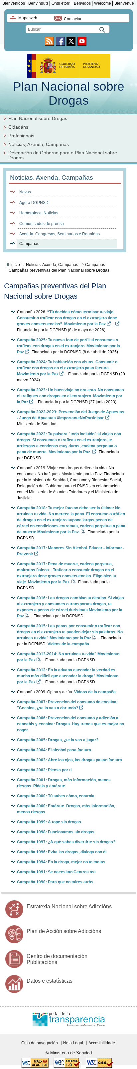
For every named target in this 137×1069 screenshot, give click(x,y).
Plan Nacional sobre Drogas (68, 93)
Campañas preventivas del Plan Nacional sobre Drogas (59, 270)
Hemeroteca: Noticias (38, 213)
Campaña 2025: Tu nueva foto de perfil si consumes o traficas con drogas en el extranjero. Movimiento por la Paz (68, 346)
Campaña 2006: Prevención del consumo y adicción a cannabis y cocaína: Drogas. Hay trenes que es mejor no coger (70, 724)
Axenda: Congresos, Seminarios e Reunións (59, 234)
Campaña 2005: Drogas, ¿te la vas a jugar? (57, 740)
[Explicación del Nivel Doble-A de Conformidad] (35, 1066)
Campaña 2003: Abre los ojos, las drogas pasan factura (69, 760)
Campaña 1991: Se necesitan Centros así (56, 872)
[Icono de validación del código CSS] (99, 1066)
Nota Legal (73, 1043)
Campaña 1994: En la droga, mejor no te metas (61, 862)
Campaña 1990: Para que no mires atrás (55, 882)
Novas (25, 192)
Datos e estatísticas (49, 981)
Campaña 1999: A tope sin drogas (49, 822)
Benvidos (82, 3)
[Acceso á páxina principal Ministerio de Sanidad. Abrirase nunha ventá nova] (68, 76)
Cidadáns (18, 127)
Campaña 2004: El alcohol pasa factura (54, 750)
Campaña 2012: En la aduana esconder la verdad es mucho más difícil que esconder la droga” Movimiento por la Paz (67, 676)
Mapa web (27, 18)
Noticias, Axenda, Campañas (38, 144)
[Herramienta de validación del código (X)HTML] (67, 1066)
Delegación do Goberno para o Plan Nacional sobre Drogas (62, 155)
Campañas (29, 243)
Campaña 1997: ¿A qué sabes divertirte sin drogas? (66, 842)
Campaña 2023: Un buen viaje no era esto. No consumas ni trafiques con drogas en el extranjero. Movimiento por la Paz (70, 396)
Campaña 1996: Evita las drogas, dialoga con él (61, 852)
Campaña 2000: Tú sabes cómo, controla (55, 796)
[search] (67, 29)
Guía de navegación (39, 1043)
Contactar (72, 19)
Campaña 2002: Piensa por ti (44, 770)
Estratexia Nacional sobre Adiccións (69, 906)
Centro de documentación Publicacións (57, 959)
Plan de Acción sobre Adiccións (64, 931)
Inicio (15, 265)
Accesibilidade (101, 1043)
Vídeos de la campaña (68, 644)
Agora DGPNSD (34, 202)
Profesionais (21, 135)
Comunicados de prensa (41, 223)
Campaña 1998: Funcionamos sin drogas (55, 832)
